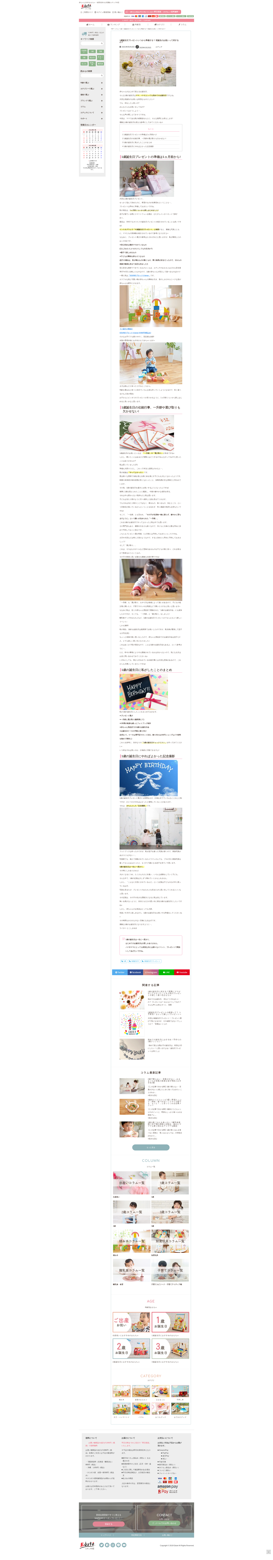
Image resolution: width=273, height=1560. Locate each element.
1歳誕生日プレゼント (152, 961)
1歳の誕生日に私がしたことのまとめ (137, 142)
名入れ (84, 64)
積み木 (92, 57)
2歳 (100, 51)
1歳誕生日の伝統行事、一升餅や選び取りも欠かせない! (144, 138)
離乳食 (100, 64)
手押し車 (92, 63)
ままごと (100, 57)
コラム (117, 29)
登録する (109, 1524)
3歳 (84, 57)
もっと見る (151, 1147)
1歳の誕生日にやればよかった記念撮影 (138, 146)
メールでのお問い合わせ (165, 1523)
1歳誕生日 (135, 961)
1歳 (92, 51)
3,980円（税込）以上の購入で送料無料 (136, 20)
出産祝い (84, 51)
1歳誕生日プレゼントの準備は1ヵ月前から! (139, 134)
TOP (112, 29)
